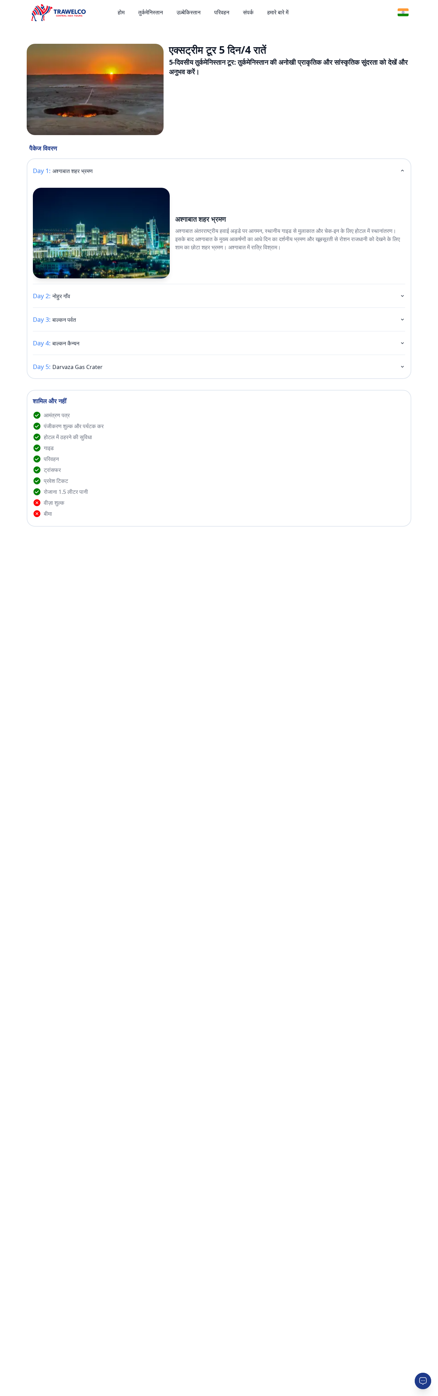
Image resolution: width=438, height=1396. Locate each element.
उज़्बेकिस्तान (189, 12)
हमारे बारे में (277, 12)
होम (121, 12)
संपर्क (248, 12)
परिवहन (221, 12)
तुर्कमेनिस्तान (150, 12)
